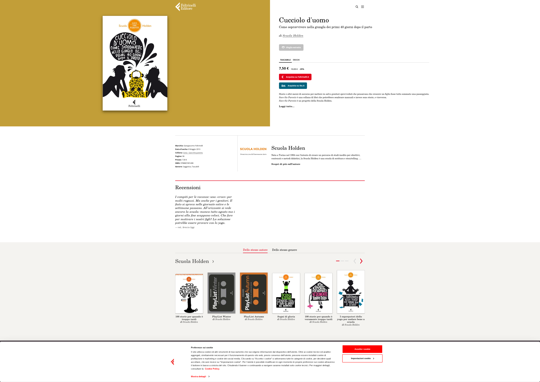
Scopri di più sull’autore (285, 164)
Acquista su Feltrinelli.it (297, 77)
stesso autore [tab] (255, 250)
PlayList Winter (221, 316)
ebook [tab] (296, 59)
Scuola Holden (293, 35)
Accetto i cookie (362, 349)
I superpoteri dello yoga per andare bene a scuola (351, 319)
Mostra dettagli (198, 376)
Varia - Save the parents (193, 152)
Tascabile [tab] (285, 59)
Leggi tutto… (286, 106)
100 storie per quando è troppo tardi (189, 318)
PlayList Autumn (254, 316)
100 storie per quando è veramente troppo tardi (318, 318)
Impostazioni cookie (361, 358)
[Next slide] (361, 261)
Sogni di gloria (286, 316)
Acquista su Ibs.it (296, 85)
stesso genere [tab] (284, 250)
